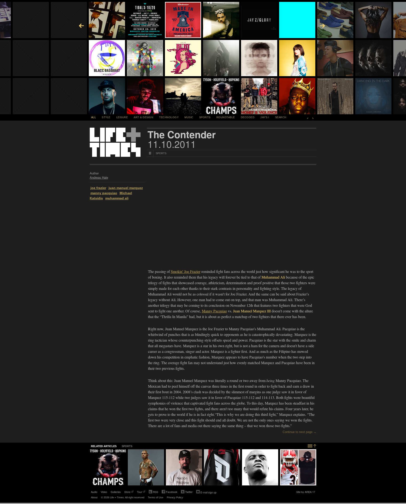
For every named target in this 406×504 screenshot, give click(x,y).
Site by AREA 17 (305, 492)
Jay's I (264, 117)
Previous (307, 117)
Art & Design (143, 117)
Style (106, 117)
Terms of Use (155, 497)
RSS (155, 492)
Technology (169, 117)
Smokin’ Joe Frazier (185, 271)
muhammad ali (117, 198)
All (93, 117)
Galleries (116, 492)
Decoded (248, 117)
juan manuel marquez (126, 188)
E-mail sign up (208, 492)
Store (127, 492)
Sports (205, 117)
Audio (94, 492)
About (94, 497)
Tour (139, 492)
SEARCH (280, 117)
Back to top (312, 445)
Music (188, 117)
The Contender (182, 134)
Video (104, 492)
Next (313, 117)
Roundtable (225, 117)
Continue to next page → (299, 432)
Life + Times (115, 142)
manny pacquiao (103, 193)
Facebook (169, 492)
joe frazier (98, 188)
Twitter (187, 492)
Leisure (122, 117)
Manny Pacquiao (214, 310)
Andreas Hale (99, 177)
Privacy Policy (175, 497)
